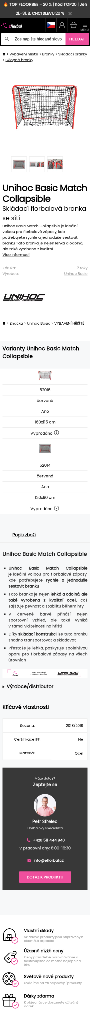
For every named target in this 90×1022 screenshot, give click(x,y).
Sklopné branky (19, 59)
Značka (16, 323)
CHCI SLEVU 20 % (48, 13)
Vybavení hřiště (24, 54)
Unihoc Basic (76, 273)
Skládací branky (72, 54)
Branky (48, 54)
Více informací (16, 254)
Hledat (77, 39)
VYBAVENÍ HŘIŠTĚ (69, 323)
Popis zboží (24, 535)
